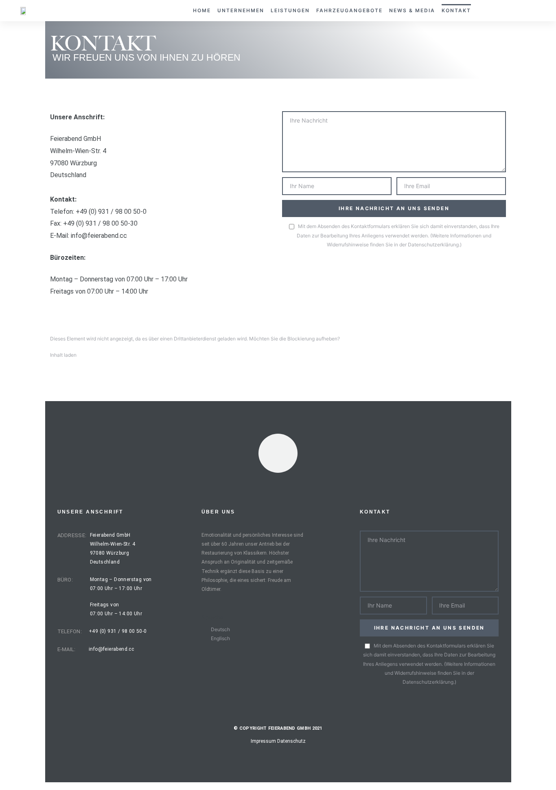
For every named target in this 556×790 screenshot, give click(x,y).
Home (202, 10)
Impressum (263, 741)
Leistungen (290, 10)
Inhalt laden (63, 355)
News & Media (412, 10)
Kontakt (456, 10)
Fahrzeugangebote (349, 10)
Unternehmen (240, 10)
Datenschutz (291, 741)
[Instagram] (278, 453)
